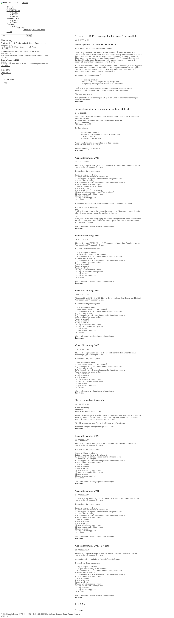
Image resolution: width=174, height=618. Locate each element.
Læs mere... (5, 49)
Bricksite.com (6, 616)
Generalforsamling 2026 (10, 60)
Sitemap (25, 3)
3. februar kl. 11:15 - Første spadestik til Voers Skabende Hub (23, 43)
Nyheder (4, 75)
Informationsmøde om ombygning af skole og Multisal (20, 52)
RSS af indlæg (9, 79)
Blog (5, 83)
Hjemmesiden (6, 73)
